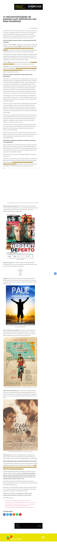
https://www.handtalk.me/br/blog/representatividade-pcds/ (17, 505)
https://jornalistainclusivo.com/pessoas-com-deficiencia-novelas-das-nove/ (20, 507)
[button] (4, 514)
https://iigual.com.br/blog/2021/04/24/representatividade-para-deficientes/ (17, 500)
